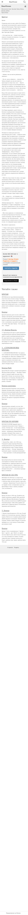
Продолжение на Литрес (11, 280)
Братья (4, 312)
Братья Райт (7, 368)
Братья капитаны (9, 385)
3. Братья (5, 439)
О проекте (10, 547)
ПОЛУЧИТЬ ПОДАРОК (10, 268)
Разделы (16, 547)
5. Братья (5, 510)
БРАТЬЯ (5, 294)
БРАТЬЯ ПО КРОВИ (10, 421)
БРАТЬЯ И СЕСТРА (10, 475)
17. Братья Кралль (9, 330)
